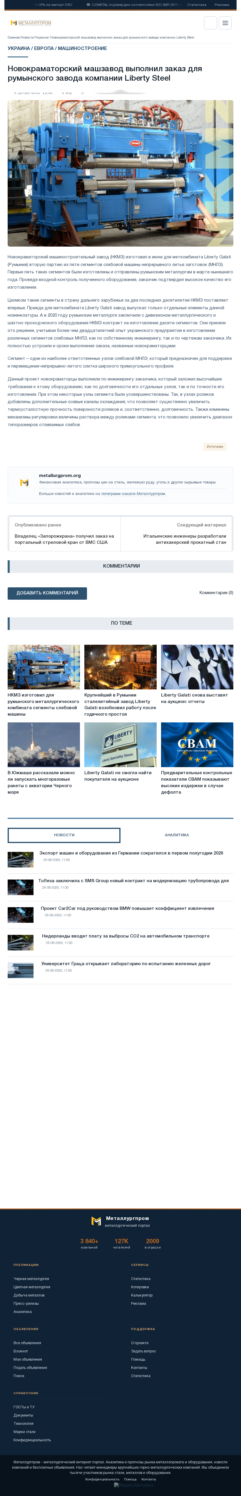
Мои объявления (28, 1359)
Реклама (222, 5)
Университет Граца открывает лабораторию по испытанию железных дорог (126, 964)
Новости (27, 37)
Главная (14, 37)
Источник (215, 446)
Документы (23, 1415)
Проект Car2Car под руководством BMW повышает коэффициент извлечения (127, 909)
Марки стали (25, 1432)
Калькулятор (142, 1295)
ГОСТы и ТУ (24, 1407)
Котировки (140, 1287)
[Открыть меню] (225, 22)
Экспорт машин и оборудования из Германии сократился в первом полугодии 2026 (131, 853)
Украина (41, 37)
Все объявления (27, 1343)
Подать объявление (30, 1367)
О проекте (139, 1343)
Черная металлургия (31, 1279)
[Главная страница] (29, 23)
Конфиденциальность (32, 1440)
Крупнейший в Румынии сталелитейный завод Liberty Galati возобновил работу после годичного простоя (120, 705)
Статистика (196, 5)
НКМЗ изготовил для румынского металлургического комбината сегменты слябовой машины (43, 705)
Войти (210, 22)
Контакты (139, 1367)
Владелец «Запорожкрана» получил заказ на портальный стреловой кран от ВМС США (64, 539)
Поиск (19, 1376)
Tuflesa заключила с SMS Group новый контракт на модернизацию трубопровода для (133, 881)
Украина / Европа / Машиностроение (57, 49)
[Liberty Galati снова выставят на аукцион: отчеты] (197, 667)
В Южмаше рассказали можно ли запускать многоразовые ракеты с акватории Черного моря (41, 782)
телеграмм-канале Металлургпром (133, 494)
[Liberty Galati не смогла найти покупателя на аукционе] (120, 744)
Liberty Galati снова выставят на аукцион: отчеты (194, 698)
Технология (24, 1423)
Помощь (138, 1359)
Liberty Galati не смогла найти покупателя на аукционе (118, 776)
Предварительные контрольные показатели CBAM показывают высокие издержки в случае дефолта (196, 782)
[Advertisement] (120, 1040)
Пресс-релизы (26, 1303)
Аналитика (23, 1312)
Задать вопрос (143, 1351)
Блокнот (21, 1351)
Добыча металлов (29, 1295)
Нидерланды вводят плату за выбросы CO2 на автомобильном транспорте (126, 936)
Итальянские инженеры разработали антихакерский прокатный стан (184, 539)
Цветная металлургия (32, 1287)
